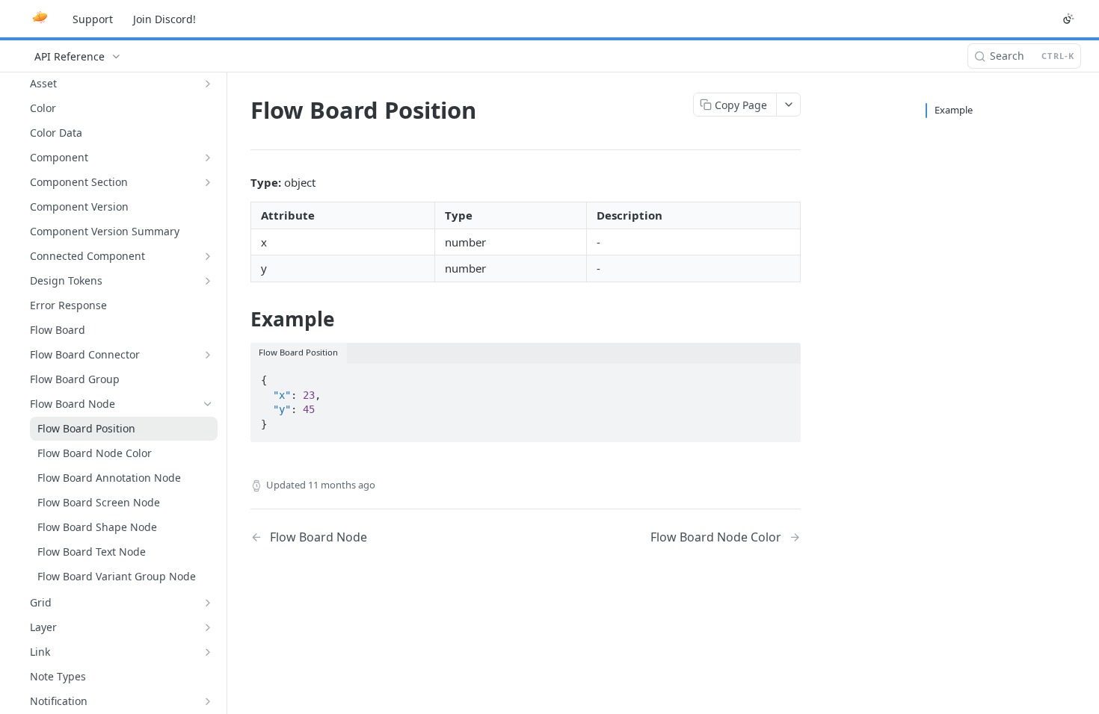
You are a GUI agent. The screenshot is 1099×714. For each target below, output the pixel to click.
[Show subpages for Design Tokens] (208, 281)
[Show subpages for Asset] (208, 84)
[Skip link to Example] (240, 319)
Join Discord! (164, 19)
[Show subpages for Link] (208, 652)
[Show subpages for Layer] (208, 627)
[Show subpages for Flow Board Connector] (208, 355)
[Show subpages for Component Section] (208, 182)
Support (93, 19)
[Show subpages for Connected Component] (208, 256)
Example (954, 110)
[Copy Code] (783, 375)
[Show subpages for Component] (208, 158)
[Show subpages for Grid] (208, 603)
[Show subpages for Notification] (208, 701)
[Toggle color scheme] (1068, 19)
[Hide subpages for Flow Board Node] (208, 404)
